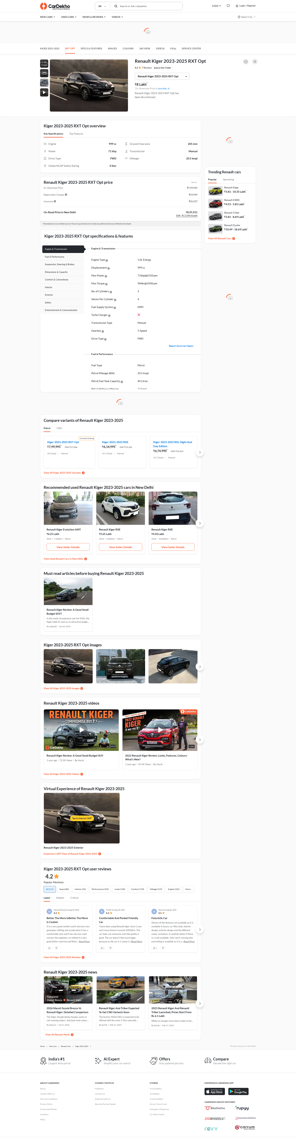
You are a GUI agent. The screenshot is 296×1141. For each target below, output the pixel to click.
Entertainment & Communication (61, 310)
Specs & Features (91, 48)
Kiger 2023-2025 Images (66, 688)
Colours (128, 48)
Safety (48, 302)
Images (112, 48)
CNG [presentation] (59, 428)
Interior (48, 287)
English (215, 5)
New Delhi (162, 88)
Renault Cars (224, 238)
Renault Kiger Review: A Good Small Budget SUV (75, 755)
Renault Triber (231, 212)
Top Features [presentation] (76, 133)
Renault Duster (232, 225)
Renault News (62, 1034)
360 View (144, 48)
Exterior (49, 294)
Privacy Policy (46, 1104)
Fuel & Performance (54, 256)
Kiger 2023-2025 (49, 48)
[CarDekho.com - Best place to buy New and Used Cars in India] (55, 6)
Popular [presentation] (212, 179)
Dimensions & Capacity (56, 272)
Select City (246, 16)
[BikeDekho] (215, 1108)
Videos (160, 48)
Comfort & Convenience (56, 279)
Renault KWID (232, 199)
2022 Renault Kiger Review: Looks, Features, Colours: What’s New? (156, 757)
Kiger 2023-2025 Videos (66, 773)
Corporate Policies (48, 1109)
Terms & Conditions (49, 1099)
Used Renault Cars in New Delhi (66, 558)
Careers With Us (47, 1093)
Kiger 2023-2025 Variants (67, 472)
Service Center (191, 48)
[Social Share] (255, 61)
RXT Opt (70, 48)
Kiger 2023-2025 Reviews (67, 957)
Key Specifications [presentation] (53, 133)
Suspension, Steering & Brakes (60, 264)
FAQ (173, 48)
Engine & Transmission (56, 249)
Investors (44, 1114)
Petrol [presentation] (47, 428)
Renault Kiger (231, 187)
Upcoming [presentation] (228, 179)
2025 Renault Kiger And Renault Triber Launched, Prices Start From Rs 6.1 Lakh (171, 1012)
